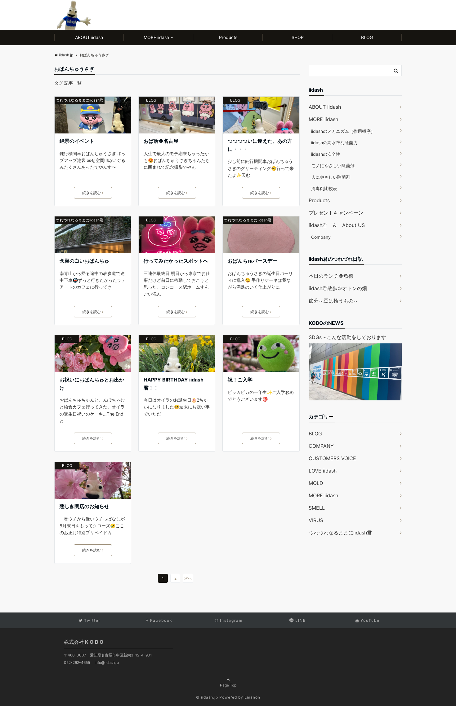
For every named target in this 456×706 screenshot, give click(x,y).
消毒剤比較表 (324, 188)
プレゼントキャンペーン (336, 213)
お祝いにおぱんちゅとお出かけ (92, 384)
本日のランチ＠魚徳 (331, 276)
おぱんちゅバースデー (252, 261)
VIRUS (316, 520)
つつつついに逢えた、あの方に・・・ (260, 145)
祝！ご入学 (240, 380)
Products (228, 37)
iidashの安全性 (325, 154)
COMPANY (321, 446)
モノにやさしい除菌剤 (333, 165)
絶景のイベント (77, 141)
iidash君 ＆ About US (337, 225)
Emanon (252, 697)
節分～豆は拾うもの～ (333, 301)
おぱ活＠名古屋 (161, 141)
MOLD (316, 483)
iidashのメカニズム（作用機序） (343, 131)
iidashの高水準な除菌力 (334, 142)
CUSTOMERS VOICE (332, 458)
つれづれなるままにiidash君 (79, 100)
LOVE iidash (323, 471)
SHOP (298, 37)
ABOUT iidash (89, 37)
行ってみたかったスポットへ (176, 261)
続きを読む (91, 192)
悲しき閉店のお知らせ (84, 506)
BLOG (367, 37)
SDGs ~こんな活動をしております (347, 337)
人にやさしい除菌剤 (330, 177)
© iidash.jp (207, 697)
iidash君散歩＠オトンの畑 (338, 288)
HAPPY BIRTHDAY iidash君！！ (173, 384)
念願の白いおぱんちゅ (84, 261)
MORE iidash (156, 37)
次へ (188, 578)
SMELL (317, 508)
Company (321, 237)
